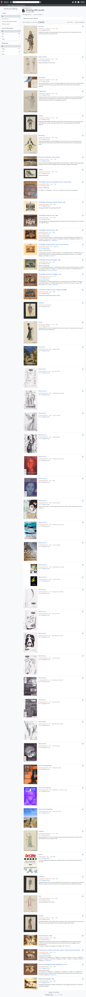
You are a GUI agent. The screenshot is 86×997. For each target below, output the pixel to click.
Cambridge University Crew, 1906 (48, 230)
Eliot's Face (42, 347)
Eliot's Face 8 (42, 721)
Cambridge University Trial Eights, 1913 (50, 274)
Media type (5, 43)
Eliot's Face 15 (43, 500)
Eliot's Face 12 (43, 435)
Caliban (41, 169)
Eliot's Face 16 (43, 522)
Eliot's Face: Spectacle (45, 787)
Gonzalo (41, 915)
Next (61, 994)
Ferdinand (41, 876)
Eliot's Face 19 (43, 577)
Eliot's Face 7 (42, 700)
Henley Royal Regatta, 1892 (46, 979)
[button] (73, 2)
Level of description (7, 28)
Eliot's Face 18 (43, 565)
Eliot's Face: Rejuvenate (45, 765)
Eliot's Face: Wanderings (45, 809)
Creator (4, 13)
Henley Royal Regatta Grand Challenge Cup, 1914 (53, 964)
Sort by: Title (70, 22)
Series (11, 39)
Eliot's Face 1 (42, 369)
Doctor (41, 322)
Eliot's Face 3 (42, 611)
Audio (11, 54)
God (40, 896)
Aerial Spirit (42, 77)
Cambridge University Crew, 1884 (48, 215)
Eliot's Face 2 (42, 589)
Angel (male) (42, 91)
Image (11, 49)
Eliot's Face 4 (42, 633)
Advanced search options (30, 18)
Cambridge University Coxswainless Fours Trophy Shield (55, 182)
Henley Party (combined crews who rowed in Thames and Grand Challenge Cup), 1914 (60, 950)
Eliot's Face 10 (43, 391)
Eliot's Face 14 (43, 478)
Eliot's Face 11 (43, 413)
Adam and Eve (43, 57)
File (11, 37)
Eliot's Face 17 (43, 543)
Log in (82, 2)
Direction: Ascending (79, 22)
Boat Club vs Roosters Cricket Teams (49, 157)
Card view (35, 22)
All (2, 16)
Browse (5, 2)
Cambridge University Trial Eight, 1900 (50, 260)
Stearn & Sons (11, 19)
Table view (41, 22)
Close (30, 8)
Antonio (41, 115)
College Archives (46, 30)
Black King (42, 135)
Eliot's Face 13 (43, 456)
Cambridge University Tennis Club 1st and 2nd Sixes (54, 244)
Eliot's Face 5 (42, 656)
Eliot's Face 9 (42, 743)
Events (40, 854)
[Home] (2, 2)
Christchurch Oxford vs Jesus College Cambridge (53, 289)
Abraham (41, 26)
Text (11, 52)
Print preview (27, 22)
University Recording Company (11, 22)
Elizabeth (41, 831)
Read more (54, 240)
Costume (41, 303)
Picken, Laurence (11, 24)
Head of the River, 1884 (45, 935)
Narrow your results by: (11, 9)
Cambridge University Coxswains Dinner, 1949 (52, 202)
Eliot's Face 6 (42, 678)
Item (11, 34)
